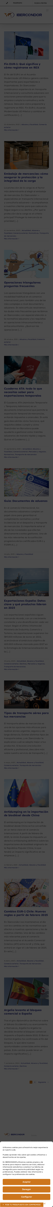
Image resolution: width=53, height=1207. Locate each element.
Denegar (26, 1189)
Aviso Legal (40, 1203)
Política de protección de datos (22, 1203)
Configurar (26, 1196)
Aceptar (27, 1182)
